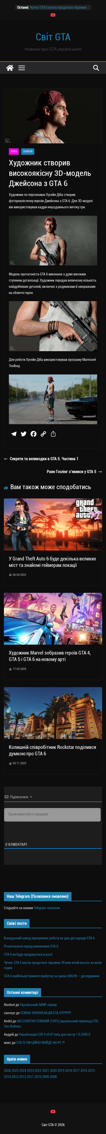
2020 (53, 1071)
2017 (76, 1071)
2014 (7, 1077)
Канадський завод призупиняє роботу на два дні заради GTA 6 (49, 938)
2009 (45, 1077)
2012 (22, 1077)
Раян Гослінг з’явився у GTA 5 (71, 471)
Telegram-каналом (47, 908)
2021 (45, 1071)
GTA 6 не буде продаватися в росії (28, 954)
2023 (30, 1071)
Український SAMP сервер (38, 1005)
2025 (15, 1071)
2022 (38, 1071)
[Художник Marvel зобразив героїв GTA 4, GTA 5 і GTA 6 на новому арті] (53, 596)
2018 (68, 1071)
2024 (22, 1071)
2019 (60, 1071)
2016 (83, 1071)
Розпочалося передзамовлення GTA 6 (31, 946)
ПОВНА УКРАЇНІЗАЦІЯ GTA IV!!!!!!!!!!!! (45, 1013)
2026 (7, 1071)
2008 (53, 1077)
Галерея (27, 151)
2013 (15, 1077)
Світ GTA (53, 37)
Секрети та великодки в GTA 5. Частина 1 (44, 458)
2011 (30, 1077)
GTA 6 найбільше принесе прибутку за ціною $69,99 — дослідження (51, 976)
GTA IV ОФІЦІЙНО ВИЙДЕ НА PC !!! (40, 1043)
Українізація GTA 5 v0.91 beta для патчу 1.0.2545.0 (54, 1034)
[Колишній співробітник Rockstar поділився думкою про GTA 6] (53, 690)
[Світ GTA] (10, 68)
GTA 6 (14, 151)
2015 (91, 1071)
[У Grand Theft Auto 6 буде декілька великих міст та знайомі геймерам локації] (53, 502)
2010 (38, 1077)
